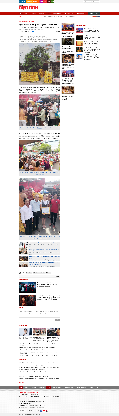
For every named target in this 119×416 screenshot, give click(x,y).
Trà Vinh (48, 272)
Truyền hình (42, 13)
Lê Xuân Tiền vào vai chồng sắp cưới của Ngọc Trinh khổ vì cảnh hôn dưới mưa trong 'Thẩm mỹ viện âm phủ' (48, 297)
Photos (91, 13)
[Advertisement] (70, 7)
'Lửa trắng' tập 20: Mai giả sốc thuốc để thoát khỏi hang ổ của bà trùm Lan (92, 37)
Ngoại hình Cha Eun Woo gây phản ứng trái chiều (33, 349)
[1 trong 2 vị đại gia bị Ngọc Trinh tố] (23, 264)
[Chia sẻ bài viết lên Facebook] (30, 31)
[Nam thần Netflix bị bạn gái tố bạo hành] (25, 332)
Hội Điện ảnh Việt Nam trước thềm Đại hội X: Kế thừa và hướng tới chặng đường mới (91, 43)
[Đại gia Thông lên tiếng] (23, 251)
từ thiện (43, 272)
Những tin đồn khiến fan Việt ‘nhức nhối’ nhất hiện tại (32, 36)
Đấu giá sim (36, 272)
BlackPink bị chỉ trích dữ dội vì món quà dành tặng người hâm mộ (37, 362)
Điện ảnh (34, 13)
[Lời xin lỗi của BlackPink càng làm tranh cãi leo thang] (39, 332)
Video (97, 13)
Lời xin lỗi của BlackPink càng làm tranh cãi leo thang (72, 16)
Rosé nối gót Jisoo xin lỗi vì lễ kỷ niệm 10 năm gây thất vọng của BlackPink (39, 355)
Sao (49, 13)
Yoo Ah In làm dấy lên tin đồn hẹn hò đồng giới (32, 365)
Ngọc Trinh (29, 272)
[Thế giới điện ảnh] (28, 7)
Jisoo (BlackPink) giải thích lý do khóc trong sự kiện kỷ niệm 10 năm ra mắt (39, 367)
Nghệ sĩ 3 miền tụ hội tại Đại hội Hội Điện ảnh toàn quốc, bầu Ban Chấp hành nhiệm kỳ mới (68, 81)
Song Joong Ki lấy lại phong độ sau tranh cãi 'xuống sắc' (34, 374)
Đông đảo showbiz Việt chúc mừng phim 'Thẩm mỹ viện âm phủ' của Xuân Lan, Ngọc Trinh (47, 284)
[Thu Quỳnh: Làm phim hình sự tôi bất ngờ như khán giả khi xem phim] (68, 58)
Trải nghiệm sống (69, 13)
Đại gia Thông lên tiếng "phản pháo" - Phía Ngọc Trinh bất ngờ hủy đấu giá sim (38, 39)
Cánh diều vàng (29, 1)
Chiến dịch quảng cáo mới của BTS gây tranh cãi (32, 369)
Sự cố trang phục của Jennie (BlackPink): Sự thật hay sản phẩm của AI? (38, 347)
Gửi (57, 319)
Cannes (48, 1)
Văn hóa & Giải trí (57, 13)
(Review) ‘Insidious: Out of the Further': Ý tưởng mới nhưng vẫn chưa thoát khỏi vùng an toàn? (68, 49)
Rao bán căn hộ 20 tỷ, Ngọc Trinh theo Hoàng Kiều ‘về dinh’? (34, 38)
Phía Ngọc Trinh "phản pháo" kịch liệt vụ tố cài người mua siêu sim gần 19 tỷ (38, 41)
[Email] (59, 31)
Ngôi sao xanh (22, 1)
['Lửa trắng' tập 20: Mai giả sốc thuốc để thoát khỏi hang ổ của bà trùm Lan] (79, 37)
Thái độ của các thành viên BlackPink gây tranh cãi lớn (34, 371)
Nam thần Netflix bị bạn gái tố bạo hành (50, 16)
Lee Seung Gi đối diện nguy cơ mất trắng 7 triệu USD (34, 376)
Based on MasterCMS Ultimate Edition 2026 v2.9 (29, 414)
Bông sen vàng (36, 1)
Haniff (41, 1)
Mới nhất (26, 13)
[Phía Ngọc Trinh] (23, 258)
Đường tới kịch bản (81, 13)
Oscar (45, 1)
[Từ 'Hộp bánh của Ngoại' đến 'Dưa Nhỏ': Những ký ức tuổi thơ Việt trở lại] (68, 90)
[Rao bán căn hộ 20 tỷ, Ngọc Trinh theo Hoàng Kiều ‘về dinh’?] (23, 245)
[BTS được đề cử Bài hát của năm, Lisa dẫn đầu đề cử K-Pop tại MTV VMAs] (53, 332)
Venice (52, 1)
